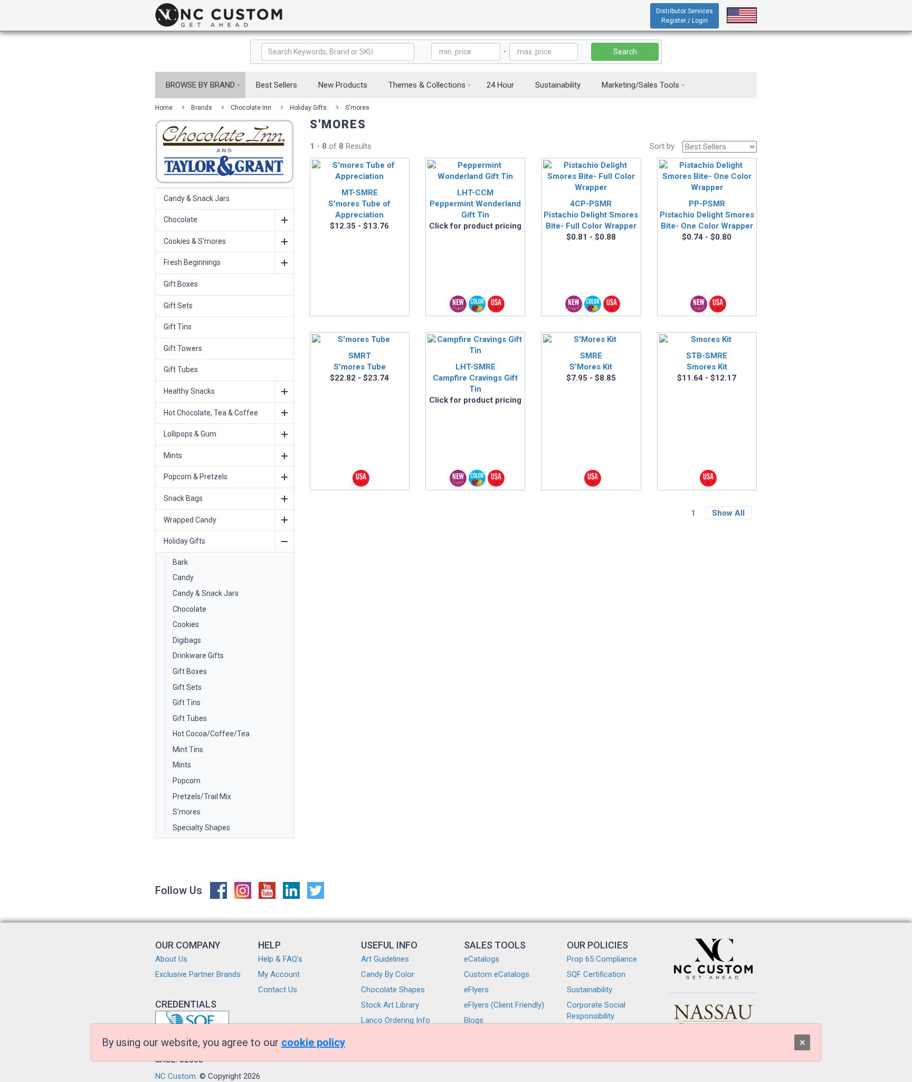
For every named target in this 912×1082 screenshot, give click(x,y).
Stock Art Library (390, 1005)
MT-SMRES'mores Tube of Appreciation (359, 204)
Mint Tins (188, 749)
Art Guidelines (385, 959)
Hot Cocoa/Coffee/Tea (211, 733)
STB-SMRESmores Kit (706, 361)
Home (164, 107)
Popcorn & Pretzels (195, 476)
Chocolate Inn (251, 107)
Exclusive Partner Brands (198, 974)
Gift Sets (178, 305)
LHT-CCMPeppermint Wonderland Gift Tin (475, 204)
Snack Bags (183, 498)
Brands (201, 107)
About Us (171, 959)
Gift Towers (183, 348)
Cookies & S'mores (195, 241)
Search (625, 52)
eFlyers (476, 989)
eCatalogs (481, 959)
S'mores (357, 107)
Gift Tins (178, 326)
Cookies (186, 624)
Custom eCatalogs (496, 974)
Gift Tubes (181, 369)
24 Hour (500, 85)
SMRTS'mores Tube (360, 361)
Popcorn (187, 780)
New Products (342, 85)
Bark (180, 562)
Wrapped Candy (190, 520)
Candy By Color (387, 974)
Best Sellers (276, 85)
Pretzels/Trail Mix (202, 796)
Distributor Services (684, 15)
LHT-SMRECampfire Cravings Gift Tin (475, 378)
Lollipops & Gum (190, 434)
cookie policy (313, 1042)
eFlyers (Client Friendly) (504, 1005)
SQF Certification (596, 974)
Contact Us (277, 989)
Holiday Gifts (308, 107)
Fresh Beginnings (192, 262)
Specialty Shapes (201, 827)
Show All (728, 513)
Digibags (187, 640)
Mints (173, 455)
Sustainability (558, 85)
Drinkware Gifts (198, 655)
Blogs (473, 1020)
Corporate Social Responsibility (596, 1010)
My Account (279, 974)
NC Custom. (176, 1076)
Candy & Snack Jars (197, 198)
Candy (183, 577)
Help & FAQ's (280, 959)
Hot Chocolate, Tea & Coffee (211, 413)
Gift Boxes (181, 284)
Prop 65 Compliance (602, 959)
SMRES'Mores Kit (590, 361)
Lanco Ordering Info (395, 1020)
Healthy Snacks (189, 391)
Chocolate (180, 219)
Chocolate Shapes (393, 989)
